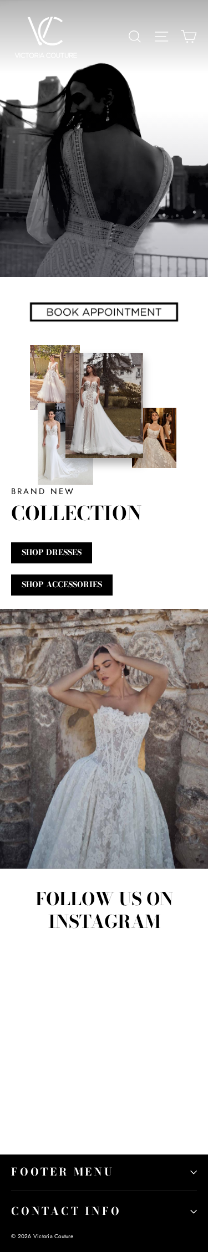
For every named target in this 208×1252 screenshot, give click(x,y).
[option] (104, 739)
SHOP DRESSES (52, 552)
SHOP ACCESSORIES (62, 584)
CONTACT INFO (66, 1211)
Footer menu (62, 1172)
